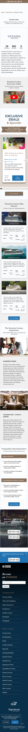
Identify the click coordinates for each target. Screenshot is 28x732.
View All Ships (14, 318)
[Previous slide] (2, 161)
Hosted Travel (7, 657)
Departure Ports (8, 665)
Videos (4, 692)
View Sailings (17, 178)
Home (2, 12)
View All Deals (14, 193)
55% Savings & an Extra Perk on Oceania (14, 154)
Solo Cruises (6, 688)
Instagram (5, 621)
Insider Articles (7, 645)
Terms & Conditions (9, 601)
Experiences (6, 661)
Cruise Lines (9, 12)
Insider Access (7, 613)
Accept (15, 722)
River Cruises (6, 676)
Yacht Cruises (7, 684)
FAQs (4, 641)
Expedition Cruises (8, 669)
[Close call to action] (26, 553)
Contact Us (6, 609)
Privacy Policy (7, 597)
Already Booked (7, 653)
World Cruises (7, 680)
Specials (5, 649)
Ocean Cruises (7, 672)
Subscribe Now (14, 559)
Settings (6, 722)
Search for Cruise (14, 531)
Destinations (6, 637)
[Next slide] (26, 161)
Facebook (5, 617)
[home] (6, 566)
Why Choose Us (8, 605)
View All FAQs (14, 504)
